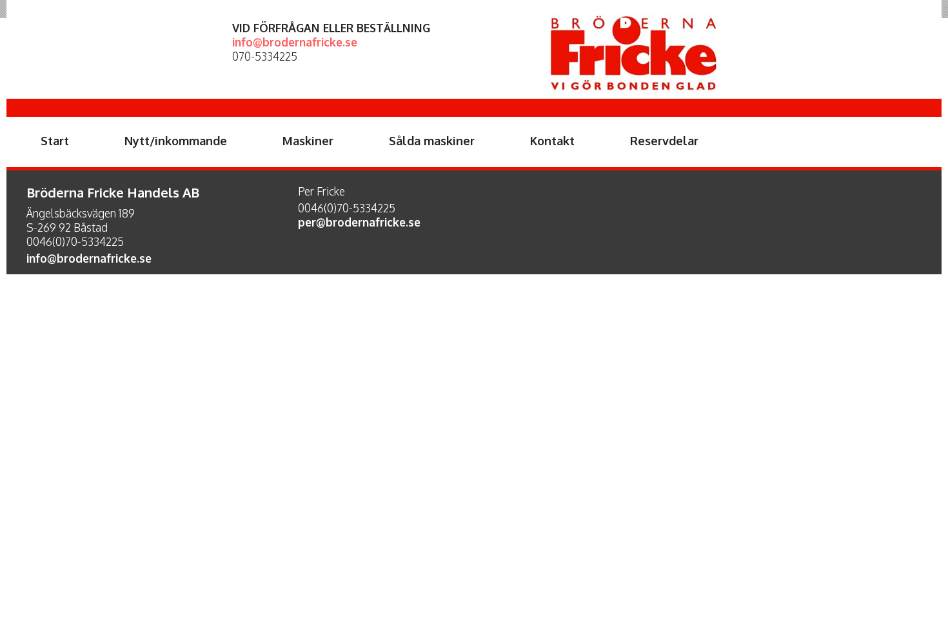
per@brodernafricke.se (359, 222)
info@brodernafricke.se (294, 42)
